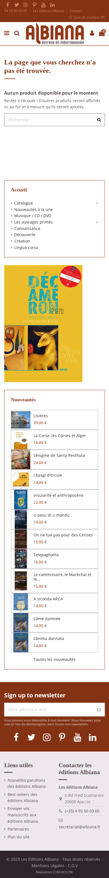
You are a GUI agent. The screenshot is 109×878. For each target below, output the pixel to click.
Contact (76, 10)
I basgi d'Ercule (48, 475)
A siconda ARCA (48, 598)
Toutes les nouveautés (54, 659)
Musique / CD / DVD (32, 215)
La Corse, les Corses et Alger (60, 435)
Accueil (19, 190)
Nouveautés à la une (33, 209)
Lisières (41, 415)
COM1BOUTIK (63, 872)
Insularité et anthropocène (59, 495)
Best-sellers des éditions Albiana (23, 797)
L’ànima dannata (49, 638)
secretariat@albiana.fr (80, 826)
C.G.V (73, 865)
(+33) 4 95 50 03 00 (82, 811)
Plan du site (19, 836)
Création (22, 241)
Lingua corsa (26, 247)
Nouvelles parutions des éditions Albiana (27, 783)
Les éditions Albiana (49, 10)
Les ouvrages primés (33, 222)
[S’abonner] (99, 709)
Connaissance (27, 228)
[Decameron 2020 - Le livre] (43, 323)
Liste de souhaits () (89, 17)
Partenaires (18, 829)
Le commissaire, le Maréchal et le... (62, 577)
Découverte (24, 234)
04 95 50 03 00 (16, 10)
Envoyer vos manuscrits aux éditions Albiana (23, 815)
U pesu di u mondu (52, 515)
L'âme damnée (47, 618)
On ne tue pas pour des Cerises (63, 535)
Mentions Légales (48, 865)
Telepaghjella (46, 554)
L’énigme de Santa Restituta (59, 455)
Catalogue (23, 203)
